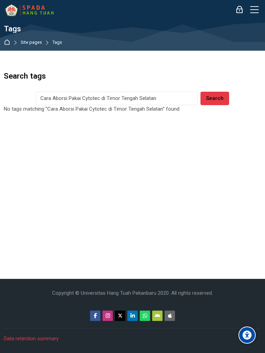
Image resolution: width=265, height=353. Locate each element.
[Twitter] (120, 316)
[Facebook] (95, 316)
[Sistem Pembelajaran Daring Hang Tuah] (29, 10)
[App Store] (170, 316)
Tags (57, 42)
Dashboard (8, 42)
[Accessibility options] (247, 335)
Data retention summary (31, 338)
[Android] (157, 316)
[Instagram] (107, 316)
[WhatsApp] (145, 316)
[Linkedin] (132, 316)
